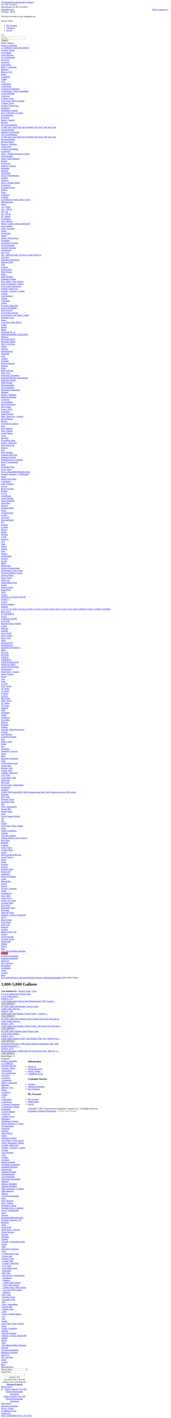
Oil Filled (5, 257)
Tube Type (5, 373)
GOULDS (5, 621)
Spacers (4, 448)
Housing (4, 628)
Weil (3, 551)
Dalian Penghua (8, 501)
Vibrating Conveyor (9, 751)
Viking (4, 346)
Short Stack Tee (7, 445)
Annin (3, 852)
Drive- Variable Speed (10, 183)
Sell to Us (5, 961)
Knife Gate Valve (8, 900)
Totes (3, 814)
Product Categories (9, 45)
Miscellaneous (7, 202)
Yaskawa (5, 180)
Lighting (4, 197)
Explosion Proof (8, 187)
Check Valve (6, 847)
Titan (3, 544)
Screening (5, 749)
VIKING (5, 657)
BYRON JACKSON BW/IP (13, 597)
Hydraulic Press (7, 467)
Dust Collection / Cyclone (12, 113)
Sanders (4, 727)
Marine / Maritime (8, 395)
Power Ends (6, 633)
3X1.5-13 (34, 609)
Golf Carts (5, 925)
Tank (3, 761)
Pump (3, 476)
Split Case (5, 580)
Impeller (4, 607)
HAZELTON (7, 643)
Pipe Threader (7, 452)
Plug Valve (5, 905)
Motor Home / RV (9, 932)
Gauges (4, 293)
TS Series (5, 705)
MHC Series (6, 700)
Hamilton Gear (7, 317)
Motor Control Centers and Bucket (15, 224)
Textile (4, 823)
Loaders (4, 929)
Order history (33, 1102)
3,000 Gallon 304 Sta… (25, 1012)
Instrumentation (7, 385)
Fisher (3, 862)
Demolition (6, 965)
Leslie (3, 879)
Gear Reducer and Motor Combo (15, 315)
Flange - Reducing (9, 443)
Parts (3, 426)
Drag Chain (6, 407)
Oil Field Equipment (9, 423)
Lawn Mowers (7, 55)
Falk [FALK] (6, 310)
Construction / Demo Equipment (14, 91)
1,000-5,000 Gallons (9, 792)
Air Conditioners (8, 57)
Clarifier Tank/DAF (9, 773)
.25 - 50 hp (5, 207)
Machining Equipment (10, 390)
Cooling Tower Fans (9, 106)
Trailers (4, 934)
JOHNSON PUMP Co (10, 648)
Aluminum (5, 787)
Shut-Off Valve (7, 912)
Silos (3, 756)
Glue (3, 356)
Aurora (4, 486)
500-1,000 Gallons (26, 792)
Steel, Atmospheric (9, 806)
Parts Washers (7, 428)
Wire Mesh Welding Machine (13, 951)
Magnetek (5, 168)
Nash (3, 681)
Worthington (6, 556)
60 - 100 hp (6, 214)
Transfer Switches (8, 248)
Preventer (5, 910)
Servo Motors (7, 221)
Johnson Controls (8, 166)
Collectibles (6, 84)
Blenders (5, 69)
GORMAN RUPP (9, 619)
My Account (11, 25)
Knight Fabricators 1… (30, 1050)
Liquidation (6, 968)
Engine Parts (6, 269)
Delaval (4, 505)
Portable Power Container (12, 460)
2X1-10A (18, 609)
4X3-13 (86, 609)
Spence (4, 886)
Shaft (3, 640)
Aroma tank (6, 766)
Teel (3, 542)
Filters (3, 274)
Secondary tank (7, 802)
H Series (4, 693)
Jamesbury (5, 874)
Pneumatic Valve (8, 908)
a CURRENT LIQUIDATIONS (15, 48)
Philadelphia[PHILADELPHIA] (15, 334)
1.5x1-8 (11, 609)
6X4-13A (93, 609)
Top (2, 978)
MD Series (5, 698)
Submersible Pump (9, 582)
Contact (4, 973)
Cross (3, 436)
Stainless (4, 790)
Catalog (7, 978)
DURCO (5, 599)
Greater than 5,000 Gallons (45, 792)
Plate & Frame (7, 370)
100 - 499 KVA (7, 255)
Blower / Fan (6, 72)
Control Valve (7, 850)
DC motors (5, 216)
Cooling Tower (7, 98)
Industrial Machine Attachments (14, 378)
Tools (3, 828)
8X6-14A (102, 609)
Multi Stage (6, 566)
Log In (9, 30)
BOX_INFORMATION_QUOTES (16, 1416)
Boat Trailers (6, 920)
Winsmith (5, 354)
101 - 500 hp (6, 209)
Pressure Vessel (7, 799)
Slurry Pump (6, 578)
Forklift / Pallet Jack (9, 289)
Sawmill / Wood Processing (12, 729)
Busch (3, 676)
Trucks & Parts (7, 937)
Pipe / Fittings (7, 431)
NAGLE (5, 652)
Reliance (4, 337)
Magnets (4, 392)
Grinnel (4, 867)
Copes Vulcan (7, 857)
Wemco (4, 554)
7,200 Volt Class (49, 127)
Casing (4, 595)
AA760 (4, 684)
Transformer (6, 250)
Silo (2, 804)
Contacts (31, 1084)
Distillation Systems (9, 110)
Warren (4, 549)
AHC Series (6, 686)
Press (3, 464)
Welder (4, 944)
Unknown (5, 717)
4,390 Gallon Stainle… (31, 1037)
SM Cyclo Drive (8, 344)
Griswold (5, 517)
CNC (3, 81)
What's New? (6, 1387)
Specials (4, 953)
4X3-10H (79, 609)
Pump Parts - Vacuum (10, 672)
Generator (5, 195)
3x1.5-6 (41, 609)
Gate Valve (5, 896)
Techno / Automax (9, 888)
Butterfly (5, 843)
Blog (3, 975)
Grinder (4, 358)
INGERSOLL (7, 645)
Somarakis (5, 713)
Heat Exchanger (8, 363)
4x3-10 (72, 609)
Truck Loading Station (10, 816)
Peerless (4, 534)
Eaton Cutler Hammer (10, 159)
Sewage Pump (7, 575)
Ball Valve (5, 840)
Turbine (4, 833)
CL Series (5, 691)
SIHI (3, 710)
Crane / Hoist (6, 409)
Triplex (4, 585)
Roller (3, 744)
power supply (7, 226)
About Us (32, 1066)
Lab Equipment (7, 387)
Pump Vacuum (7, 674)
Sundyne (5, 539)
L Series (4, 696)
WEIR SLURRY (8, 664)
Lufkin (4, 325)
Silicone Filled (7, 262)
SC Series (5, 703)
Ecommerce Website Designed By (42, 1111)
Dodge (4, 303)
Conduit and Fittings (9, 149)
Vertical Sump (7, 587)
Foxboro (4, 864)
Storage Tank (6, 811)
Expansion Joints (8, 440)
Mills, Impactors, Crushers (12, 416)
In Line (4, 561)
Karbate (4, 366)
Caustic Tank (6, 770)
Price (34, 991)
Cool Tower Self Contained (12, 101)
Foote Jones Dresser (9, 313)
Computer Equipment (10, 89)
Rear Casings (6, 635)
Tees (3, 450)
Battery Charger (8, 120)
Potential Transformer (10, 260)
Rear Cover (6, 611)
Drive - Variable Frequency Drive (15, 154)
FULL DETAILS (8, 1004)
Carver (4, 493)
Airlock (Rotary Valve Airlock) (14, 838)
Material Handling (8, 397)
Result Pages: (6, 1056)
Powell (4, 884)
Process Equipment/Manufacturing (15, 472)
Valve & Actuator (8, 835)
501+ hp (4, 212)
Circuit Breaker (7, 130)
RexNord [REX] (8, 339)
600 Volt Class (36, 127)
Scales (3, 753)
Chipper (4, 732)
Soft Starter (6, 233)
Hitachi (4, 161)
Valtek (3, 891)
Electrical (5, 118)
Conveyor (5, 96)
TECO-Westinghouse (10, 175)
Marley (4, 327)
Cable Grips (6, 146)
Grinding (5, 361)
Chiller (4, 79)
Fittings (4, 190)
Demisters (5, 108)
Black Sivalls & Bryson (11, 855)
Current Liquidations (10, 956)
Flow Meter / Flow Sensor (12, 281)
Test (3, 821)
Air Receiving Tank (9, 763)
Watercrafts (6, 941)
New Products (34, 1089)
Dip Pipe (5, 438)
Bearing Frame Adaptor (11, 623)
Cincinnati (5, 301)
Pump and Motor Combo (11, 573)
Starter (4, 231)
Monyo (4, 529)
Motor (3, 204)
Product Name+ (25, 991)
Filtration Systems (8, 279)
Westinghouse (7, 351)
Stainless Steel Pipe (9, 455)
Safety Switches (8, 228)
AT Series (5, 688)
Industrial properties (9, 958)
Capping (4, 845)
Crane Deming (7, 498)
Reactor (4, 722)
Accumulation (7, 402)
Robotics (5, 725)
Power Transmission (9, 462)
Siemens (4, 171)
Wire (3, 949)
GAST (4, 616)
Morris (4, 532)
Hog (3, 739)
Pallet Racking (7, 414)
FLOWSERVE (7, 614)
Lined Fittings (7, 433)
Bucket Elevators (8, 404)
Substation (5, 240)
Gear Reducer (7, 296)
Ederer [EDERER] (9, 308)
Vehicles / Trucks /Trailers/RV (13, 915)
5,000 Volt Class (23, 127)
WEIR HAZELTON (10, 662)
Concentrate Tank (8, 778)
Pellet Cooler (6, 741)
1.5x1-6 (4, 609)
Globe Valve (6, 898)
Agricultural (6, 53)
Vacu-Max (5, 720)
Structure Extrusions (9, 758)
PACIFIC (5, 655)
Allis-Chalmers (7, 484)
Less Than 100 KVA (32, 255)
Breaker (4, 122)
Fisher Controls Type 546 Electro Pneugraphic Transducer (14, 1398)
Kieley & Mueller (8, 876)
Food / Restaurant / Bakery (12, 284)
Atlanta (4, 298)
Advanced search (35, 1069)
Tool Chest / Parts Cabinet (12, 826)
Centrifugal (6, 481)
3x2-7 (66, 609)
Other (3, 368)
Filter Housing (7, 277)
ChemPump (6, 496)
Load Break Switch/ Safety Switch (15, 199)
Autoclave (5, 62)
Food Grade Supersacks (11, 286)
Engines (4, 267)
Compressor (6, 86)
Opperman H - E (8, 332)
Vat (2, 819)
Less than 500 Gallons (66, 792)
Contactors (5, 151)
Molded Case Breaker (10, 132)
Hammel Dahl (7, 869)
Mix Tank (5, 782)
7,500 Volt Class (49, 137)
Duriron (4, 558)
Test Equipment (7, 245)
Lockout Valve (7, 903)
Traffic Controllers (9, 831)
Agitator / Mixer (8, 50)
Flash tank (5, 780)
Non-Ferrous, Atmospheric (12, 785)
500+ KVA (19, 255)
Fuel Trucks (6, 922)
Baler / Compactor (9, 67)
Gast (3, 679)
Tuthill (4, 715)
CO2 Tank (5, 775)
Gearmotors (6, 219)
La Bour (4, 527)
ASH (3, 592)
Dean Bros (5, 503)
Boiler (3, 74)
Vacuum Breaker (8, 139)
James (3, 320)
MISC (3, 563)
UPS (3, 264)
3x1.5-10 (26, 609)
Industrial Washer (8, 380)
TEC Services (7, 963)
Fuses (3, 192)
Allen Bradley (7, 156)
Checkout (10, 28)
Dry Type (5, 252)
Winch (4, 946)
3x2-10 (55, 609)
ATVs (3, 917)
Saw (3, 746)
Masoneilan (6, 881)
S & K (4, 537)
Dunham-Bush (7, 508)
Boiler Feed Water (8, 479)
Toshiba (4, 178)
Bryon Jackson (7, 489)
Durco (3, 510)
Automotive (6, 65)
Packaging (5, 411)
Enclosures (5, 185)
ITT (2, 522)
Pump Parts (6, 590)
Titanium (5, 794)
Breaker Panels (7, 142)
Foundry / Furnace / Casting (13, 291)
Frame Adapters (7, 604)
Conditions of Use (8, 1411)
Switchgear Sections (9, 243)
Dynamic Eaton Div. (9, 305)
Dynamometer (7, 115)
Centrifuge (5, 77)
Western (4, 349)
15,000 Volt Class (8, 127)
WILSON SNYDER (10, 667)
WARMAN (6, 660)
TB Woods (5, 173)
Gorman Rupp (7, 513)
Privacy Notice (7, 1408)
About (3, 970)
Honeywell (5, 163)
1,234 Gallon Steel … (28, 1000)
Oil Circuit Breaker (9, 134)
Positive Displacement (10, 568)
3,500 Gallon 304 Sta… (31, 1025)
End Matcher (6, 734)
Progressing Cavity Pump (12, 570)
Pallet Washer (7, 383)
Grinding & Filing (8, 737)
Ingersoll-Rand (7, 520)
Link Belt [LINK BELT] (11, 322)
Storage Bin (6, 809)
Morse (3, 330)
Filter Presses (6, 272)
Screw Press (6, 469)
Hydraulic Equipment (10, 375)
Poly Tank (5, 797)
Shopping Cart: (7, 9)
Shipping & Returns (9, 1406)
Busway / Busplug (9, 144)
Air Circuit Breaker (9, 125)
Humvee (4, 927)
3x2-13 (61, 609)
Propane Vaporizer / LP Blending (15, 474)
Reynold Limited (8, 342)
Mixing (4, 421)
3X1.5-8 (48, 609)
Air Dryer (5, 60)
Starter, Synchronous (10, 238)
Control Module (8, 93)
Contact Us (6, 1413)
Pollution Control (8, 457)
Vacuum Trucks (7, 939)
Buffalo (4, 491)
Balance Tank (7, 768)
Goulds (4, 515)
